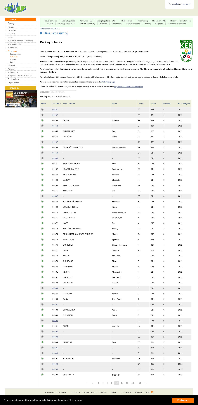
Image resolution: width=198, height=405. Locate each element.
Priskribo (103, 24)
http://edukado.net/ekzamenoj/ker (128, 87)
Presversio (49, 392)
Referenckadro (15, 54)
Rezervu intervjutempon (180, 21)
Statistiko (103, 392)
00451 (55, 109)
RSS (148, 392)
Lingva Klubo (13, 83)
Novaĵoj (11, 27)
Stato (43, 103)
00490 (55, 321)
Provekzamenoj (50, 21)
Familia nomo (69, 103)
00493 (55, 337)
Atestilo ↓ (56, 103)
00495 (55, 348)
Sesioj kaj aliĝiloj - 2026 (107, 21)
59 (140, 383)
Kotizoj (148, 24)
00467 (55, 196)
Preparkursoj (142, 21)
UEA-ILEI (13, 59)
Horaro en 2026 (159, 21)
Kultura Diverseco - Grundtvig (20, 41)
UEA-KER (13, 57)
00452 (55, 115)
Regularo (159, 24)
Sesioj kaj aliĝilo (68, 21)
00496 (55, 353)
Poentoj (167, 103)
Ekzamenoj (12, 51)
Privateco (127, 392)
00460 (55, 158)
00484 (55, 288)
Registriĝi (186, 4)
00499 (55, 369)
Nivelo (154, 103)
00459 (55, 153)
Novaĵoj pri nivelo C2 (66, 24)
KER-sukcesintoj (87, 24)
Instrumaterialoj (14, 44)
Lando (141, 103)
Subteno (114, 392)
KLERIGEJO (13, 48)
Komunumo (13, 72)
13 (133, 383)
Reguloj (138, 392)
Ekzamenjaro (184, 103)
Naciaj (12, 62)
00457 (55, 142)
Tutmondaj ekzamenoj (176, 24)
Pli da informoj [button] (75, 400)
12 (127, 383)
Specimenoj (116, 24)
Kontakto (62, 392)
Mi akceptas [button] (182, 400)
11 (122, 383)
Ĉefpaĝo (11, 23)
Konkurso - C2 (86, 21)
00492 (55, 331)
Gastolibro (75, 392)
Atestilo (50, 24)
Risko (10, 37)
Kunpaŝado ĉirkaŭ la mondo (20, 76)
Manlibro (11, 34)
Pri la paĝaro (13, 79)
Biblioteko (12, 65)
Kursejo (11, 69)
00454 (55, 126)
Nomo (115, 103)
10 (117, 383)
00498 (55, 364)
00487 (55, 304)
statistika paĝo (108, 82)
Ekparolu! (12, 30)
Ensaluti (175, 4)
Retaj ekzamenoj (133, 24)
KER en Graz (126, 21)
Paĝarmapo (89, 392)
